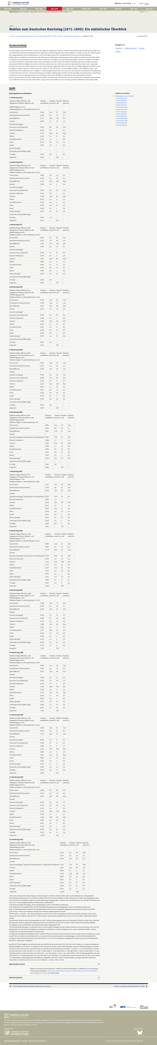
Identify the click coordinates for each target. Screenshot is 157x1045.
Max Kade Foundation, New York (27, 1025)
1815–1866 (38, 9)
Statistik (141, 48)
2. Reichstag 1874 (121, 100)
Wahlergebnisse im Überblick (124, 96)
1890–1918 (69, 9)
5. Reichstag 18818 (121, 107)
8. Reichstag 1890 (121, 114)
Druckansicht (141, 36)
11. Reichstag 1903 (121, 121)
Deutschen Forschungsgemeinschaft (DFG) (68, 1022)
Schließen (143, 12)
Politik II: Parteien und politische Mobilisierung (66, 36)
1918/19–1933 (86, 9)
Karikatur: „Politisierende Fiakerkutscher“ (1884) (129, 986)
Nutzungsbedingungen (12, 1041)
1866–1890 (54, 9)
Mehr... (71, 12)
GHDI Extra (118, 3)
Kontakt (24, 1041)
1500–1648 (7, 9)
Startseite (12, 36)
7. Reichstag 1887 (121, 112)
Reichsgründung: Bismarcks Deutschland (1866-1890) (34, 36)
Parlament (119, 48)
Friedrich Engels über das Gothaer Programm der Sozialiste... (32, 986)
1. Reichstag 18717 (121, 98)
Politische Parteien (131, 48)
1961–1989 (133, 9)
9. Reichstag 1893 (121, 116)
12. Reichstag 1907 (121, 123)
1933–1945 (102, 9)
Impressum (32, 1041)
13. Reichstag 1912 (121, 125)
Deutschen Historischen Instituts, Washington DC (34, 1020)
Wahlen (118, 52)
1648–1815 (23, 9)
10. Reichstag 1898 (121, 118)
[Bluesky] (140, 1032)
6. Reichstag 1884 (121, 109)
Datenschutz (41, 1041)
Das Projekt (127, 3)
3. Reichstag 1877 (121, 103)
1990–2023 (149, 9)
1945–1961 (118, 9)
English (141, 3)
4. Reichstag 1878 (121, 105)
